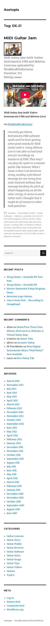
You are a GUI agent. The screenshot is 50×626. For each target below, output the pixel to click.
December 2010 (15, 493)
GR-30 (32, 219)
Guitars (11, 571)
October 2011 (13, 454)
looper (7, 225)
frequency (17, 219)
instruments (9, 222)
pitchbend (17, 228)
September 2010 (15, 505)
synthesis (8, 233)
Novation (8, 228)
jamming (23, 222)
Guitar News (13, 540)
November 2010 (15, 497)
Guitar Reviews (15, 547)
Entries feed (13, 601)
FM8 (10, 219)
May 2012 (12, 431)
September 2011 (15, 458)
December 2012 (15, 412)
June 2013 (12, 392)
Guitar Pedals (14, 543)
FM (5, 219)
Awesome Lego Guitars (19, 296)
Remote (37, 228)
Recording (28, 228)
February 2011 (14, 486)
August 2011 (13, 462)
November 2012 (15, 416)
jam (17, 222)
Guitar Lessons (15, 536)
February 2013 (14, 408)
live (34, 222)
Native (38, 225)
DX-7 (40, 216)
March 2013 (13, 404)
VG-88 (32, 233)
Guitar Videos (14, 567)
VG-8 (26, 233)
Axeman (12, 213)
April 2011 (12, 478)
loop (39, 222)
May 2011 (11, 474)
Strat (24, 230)
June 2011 (12, 470)
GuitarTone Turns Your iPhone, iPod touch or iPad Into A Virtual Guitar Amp (25, 331)
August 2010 (13, 509)
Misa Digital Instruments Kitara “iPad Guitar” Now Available (25, 350)
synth (41, 230)
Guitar (38, 219)
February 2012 (14, 439)
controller (27, 216)
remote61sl (9, 230)
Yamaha (40, 233)
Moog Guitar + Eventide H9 (22, 284)
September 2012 (15, 423)
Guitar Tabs (26, 338)
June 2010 (12, 513)
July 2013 (11, 388)
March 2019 (13, 381)
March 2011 (13, 482)
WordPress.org (15, 609)
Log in (10, 597)
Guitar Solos (13, 555)
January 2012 (14, 443)
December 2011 (15, 447)
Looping (14, 225)
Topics (10, 575)
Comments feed (15, 605)
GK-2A (25, 219)
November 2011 (15, 451)
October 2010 (14, 501)
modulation (29, 225)
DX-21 (35, 216)
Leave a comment (12, 236)
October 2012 (14, 419)
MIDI (21, 225)
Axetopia (11, 10)
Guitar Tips (13, 563)
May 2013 (12, 396)
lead (30, 222)
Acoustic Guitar (26, 342)
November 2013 (15, 385)
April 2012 (12, 435)
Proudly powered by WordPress (29, 620)
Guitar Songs (14, 559)
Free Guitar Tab (25, 358)
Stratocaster (32, 230)
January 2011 (13, 489)
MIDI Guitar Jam (20, 38)
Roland (18, 230)
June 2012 (12, 427)
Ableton (18, 216)
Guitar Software (15, 551)
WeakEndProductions (20, 124)
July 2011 (11, 466)
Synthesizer (18, 233)
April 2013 (12, 400)
